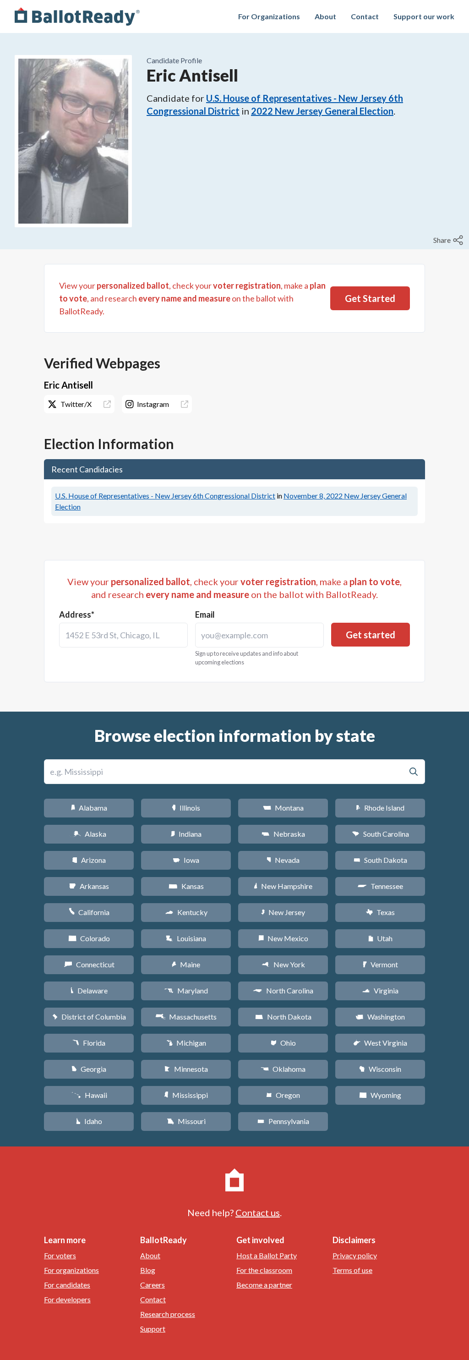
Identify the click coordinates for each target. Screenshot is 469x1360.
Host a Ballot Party (266, 1255)
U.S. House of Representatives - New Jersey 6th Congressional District (165, 495)
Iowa (186, 859)
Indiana (186, 833)
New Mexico (283, 938)
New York (283, 964)
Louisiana (186, 938)
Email (205, 614)
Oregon (283, 1095)
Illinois (186, 807)
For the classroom (264, 1270)
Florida (88, 1042)
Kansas (186, 886)
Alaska (89, 833)
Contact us (257, 1212)
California (89, 912)
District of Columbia (89, 1016)
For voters (60, 1255)
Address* (76, 614)
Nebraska (283, 833)
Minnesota (186, 1068)
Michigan (186, 1042)
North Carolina (283, 990)
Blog (147, 1270)
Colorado (89, 938)
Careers (152, 1284)
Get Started (370, 298)
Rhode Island (380, 807)
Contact (365, 16)
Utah (380, 938)
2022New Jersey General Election (322, 110)
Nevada (283, 859)
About (325, 16)
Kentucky (186, 912)
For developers (67, 1299)
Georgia (88, 1068)
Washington (380, 1016)
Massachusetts (186, 1016)
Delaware (89, 990)
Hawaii (89, 1095)
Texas (380, 912)
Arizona (89, 859)
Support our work (423, 16)
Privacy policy (355, 1255)
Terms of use (352, 1270)
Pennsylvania (283, 1121)
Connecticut (89, 964)
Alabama (89, 807)
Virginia (380, 990)
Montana (283, 807)
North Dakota (283, 1016)
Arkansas (89, 886)
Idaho (89, 1121)
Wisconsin (380, 1068)
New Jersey (283, 912)
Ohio (283, 1042)
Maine (186, 964)
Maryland (186, 990)
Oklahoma (283, 1068)
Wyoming (380, 1095)
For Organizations (269, 16)
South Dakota (380, 859)
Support (152, 1328)
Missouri (186, 1121)
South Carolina (380, 833)
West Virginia (380, 1042)
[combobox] (123, 635)
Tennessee (380, 886)
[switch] (449, 240)
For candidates (67, 1284)
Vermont (380, 964)
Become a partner (264, 1284)
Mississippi (186, 1095)
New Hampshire (283, 886)
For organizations (71, 1270)
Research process (167, 1314)
